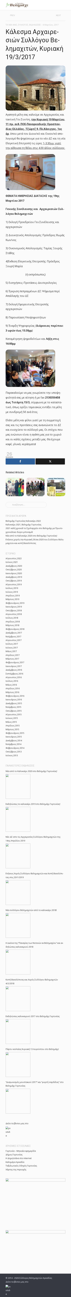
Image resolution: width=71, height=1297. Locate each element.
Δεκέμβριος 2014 (14, 740)
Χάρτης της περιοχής (16, 1169)
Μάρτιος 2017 (12, 658)
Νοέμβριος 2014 (13, 744)
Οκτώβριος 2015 (14, 710)
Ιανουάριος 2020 (14, 573)
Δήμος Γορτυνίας (14, 1154)
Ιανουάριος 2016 (14, 699)
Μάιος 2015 (11, 722)
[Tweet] (50, 461)
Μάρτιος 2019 (12, 599)
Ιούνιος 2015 (12, 718)
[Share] (20, 461)
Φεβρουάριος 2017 (15, 662)
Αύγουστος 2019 (14, 584)
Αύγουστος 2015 (14, 714)
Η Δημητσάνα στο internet (19, 1158)
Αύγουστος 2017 (14, 640)
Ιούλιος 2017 (12, 643)
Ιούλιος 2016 (12, 681)
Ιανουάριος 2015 (14, 736)
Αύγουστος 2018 (14, 614)
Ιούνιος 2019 (12, 592)
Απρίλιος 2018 (13, 621)
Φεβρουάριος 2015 (15, 733)
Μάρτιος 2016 (12, 692)
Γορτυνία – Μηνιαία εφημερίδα (21, 1151)
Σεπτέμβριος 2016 (14, 673)
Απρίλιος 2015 (13, 725)
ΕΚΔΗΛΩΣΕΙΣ (35, 24)
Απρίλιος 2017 (13, 655)
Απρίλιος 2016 (13, 688)
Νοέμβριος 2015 (13, 707)
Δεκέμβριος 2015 (14, 703)
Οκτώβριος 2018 (14, 610)
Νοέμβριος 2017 (13, 636)
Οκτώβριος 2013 (14, 751)
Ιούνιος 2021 (12, 562)
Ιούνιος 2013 (12, 755)
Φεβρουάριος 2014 (15, 748)
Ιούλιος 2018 (12, 617)
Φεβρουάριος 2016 (15, 696)
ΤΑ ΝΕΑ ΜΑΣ (11, 24)
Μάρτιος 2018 (12, 625)
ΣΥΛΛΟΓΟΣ (23, 24)
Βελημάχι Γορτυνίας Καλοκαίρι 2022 (23, 521)
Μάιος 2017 (11, 651)
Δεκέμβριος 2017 (14, 632)
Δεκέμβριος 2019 (14, 577)
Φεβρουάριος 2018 (15, 629)
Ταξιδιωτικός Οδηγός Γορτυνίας (21, 1165)
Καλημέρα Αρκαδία (15, 1162)
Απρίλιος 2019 (13, 595)
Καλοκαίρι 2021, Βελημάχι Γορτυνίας (23, 524)
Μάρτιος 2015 (12, 729)
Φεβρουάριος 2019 (15, 603)
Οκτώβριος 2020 (14, 569)
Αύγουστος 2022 (14, 558)
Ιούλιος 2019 (12, 588)
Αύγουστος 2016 (14, 677)
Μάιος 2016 (11, 684)
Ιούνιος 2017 (12, 647)
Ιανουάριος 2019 (14, 606)
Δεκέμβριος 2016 (14, 669)
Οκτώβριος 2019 (14, 580)
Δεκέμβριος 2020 (14, 566)
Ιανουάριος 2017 (14, 666)
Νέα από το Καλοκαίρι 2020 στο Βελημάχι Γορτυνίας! (31, 535)
